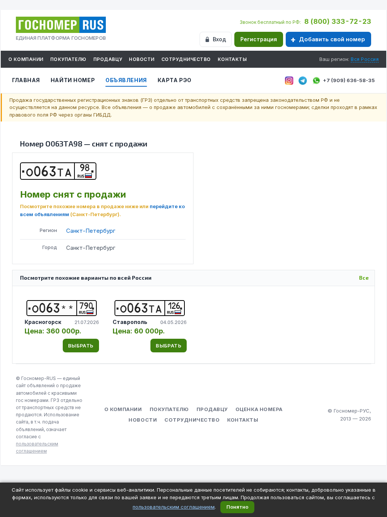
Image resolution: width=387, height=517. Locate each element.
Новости (141, 59)
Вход (219, 39)
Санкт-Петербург (90, 230)
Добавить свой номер (332, 39)
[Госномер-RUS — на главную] (61, 25)
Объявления (126, 80)
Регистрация (258, 39)
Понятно (237, 507)
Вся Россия (365, 59)
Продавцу (107, 59)
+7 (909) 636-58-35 (349, 80)
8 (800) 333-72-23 (337, 21)
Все (364, 277)
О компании (25, 59)
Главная (26, 80)
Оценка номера (259, 409)
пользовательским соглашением (174, 507)
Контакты (232, 59)
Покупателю (68, 59)
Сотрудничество (186, 59)
